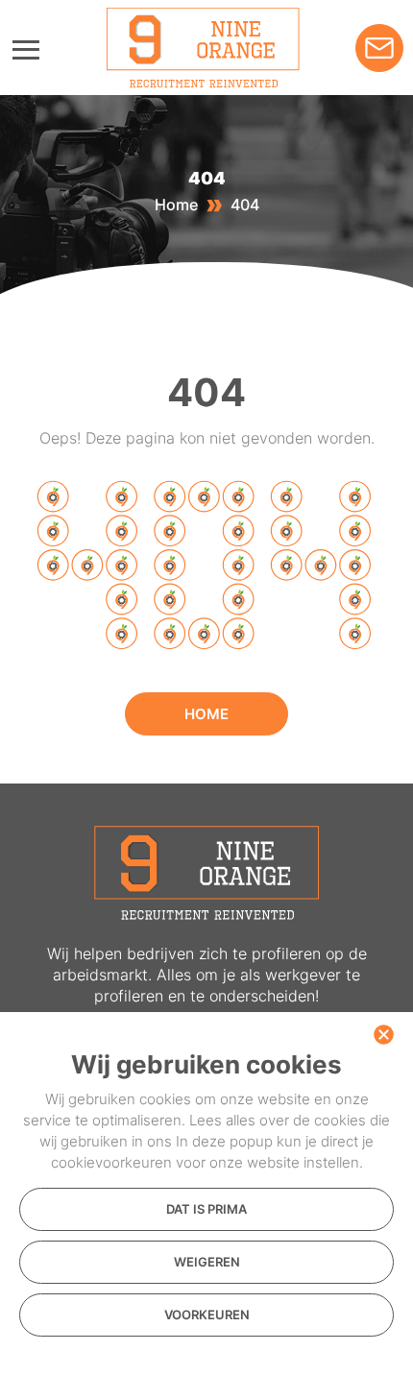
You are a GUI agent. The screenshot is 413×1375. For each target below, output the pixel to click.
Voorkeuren (207, 1314)
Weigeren (207, 1261)
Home (176, 204)
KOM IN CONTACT (379, 48)
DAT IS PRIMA (206, 1209)
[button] (383, 1034)
